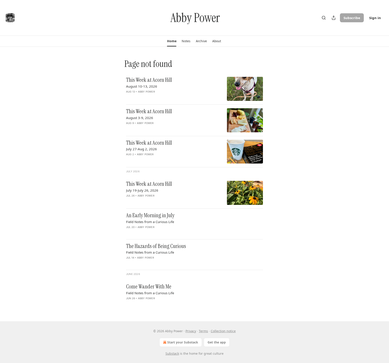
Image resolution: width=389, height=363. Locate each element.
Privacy (190, 331)
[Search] (323, 17)
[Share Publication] (333, 17)
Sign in (375, 17)
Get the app (217, 342)
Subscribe (352, 17)
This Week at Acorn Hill (149, 80)
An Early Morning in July (150, 215)
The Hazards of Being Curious (156, 246)
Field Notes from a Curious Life (150, 221)
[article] (194, 89)
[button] (171, 41)
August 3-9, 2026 (139, 117)
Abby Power (146, 91)
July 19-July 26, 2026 (142, 190)
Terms (203, 331)
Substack (172, 353)
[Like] (129, 97)
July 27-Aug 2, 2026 (141, 149)
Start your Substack (182, 342)
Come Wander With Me (148, 286)
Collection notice (223, 331)
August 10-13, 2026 (141, 86)
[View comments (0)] (158, 97)
